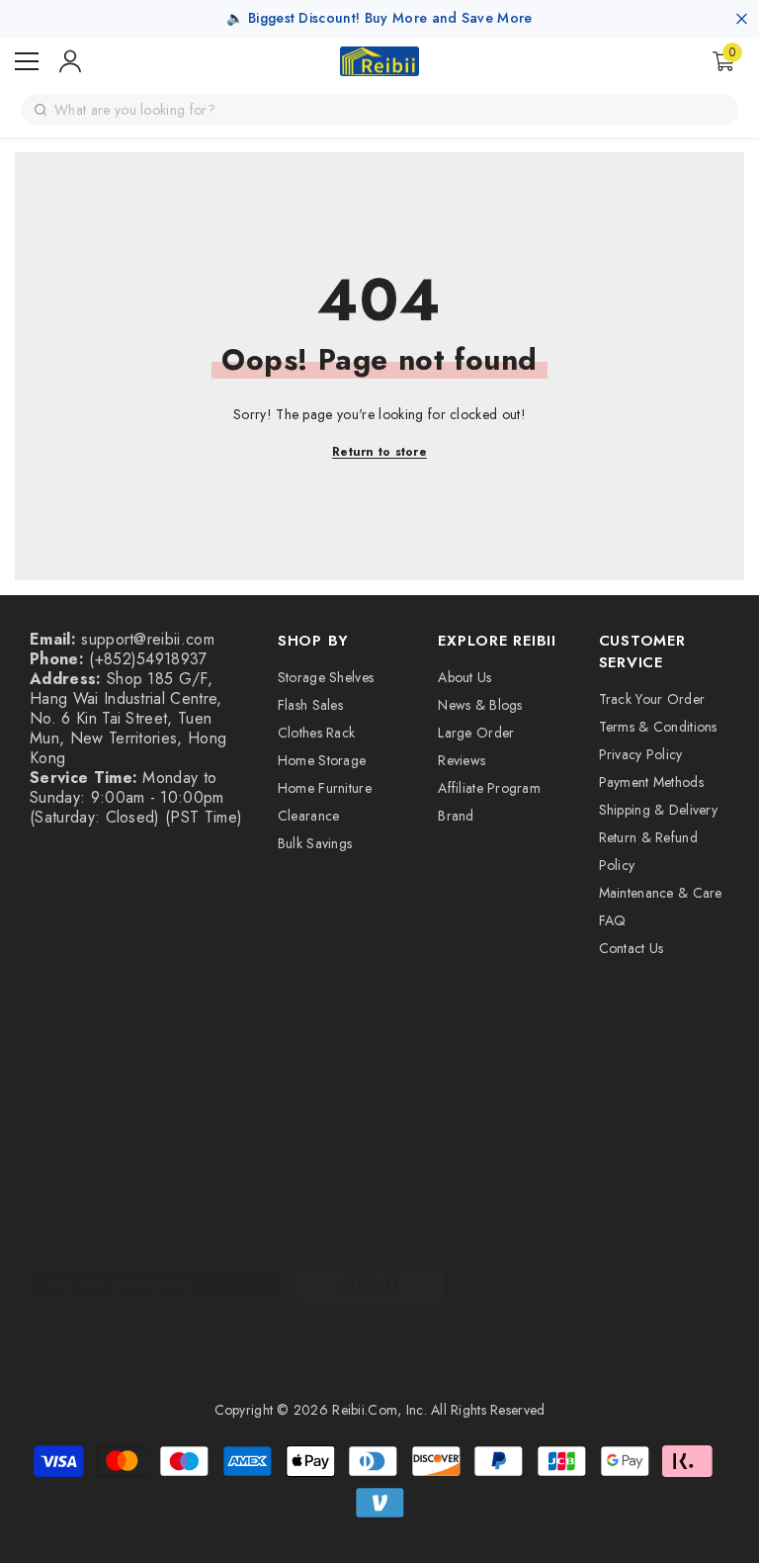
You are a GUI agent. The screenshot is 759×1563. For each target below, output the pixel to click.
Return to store (379, 452)
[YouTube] (258, 1156)
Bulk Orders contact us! (341, 1334)
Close (741, 18)
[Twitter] (310, 1156)
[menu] (27, 61)
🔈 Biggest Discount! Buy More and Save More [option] (379, 18)
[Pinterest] (153, 1156)
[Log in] (70, 61)
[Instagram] (101, 1156)
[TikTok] (205, 1156)
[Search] (40, 110)
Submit (371, 1284)
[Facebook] (48, 1156)
